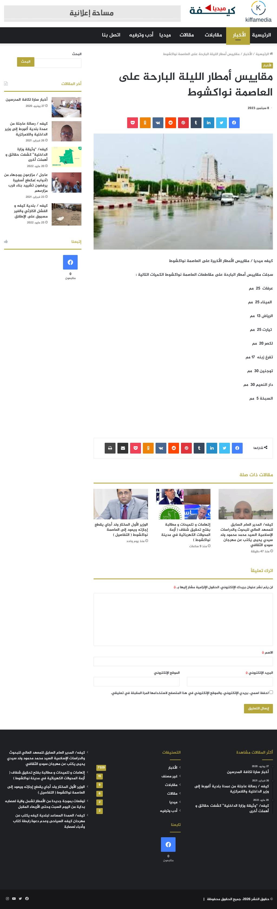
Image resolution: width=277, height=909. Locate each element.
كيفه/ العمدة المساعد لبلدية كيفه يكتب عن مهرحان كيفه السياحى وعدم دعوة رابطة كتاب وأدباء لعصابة (49, 821)
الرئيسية (261, 35)
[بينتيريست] (183, 122)
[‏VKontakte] (158, 122)
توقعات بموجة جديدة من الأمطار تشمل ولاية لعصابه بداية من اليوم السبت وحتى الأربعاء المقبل (45, 804)
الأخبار (239, 35)
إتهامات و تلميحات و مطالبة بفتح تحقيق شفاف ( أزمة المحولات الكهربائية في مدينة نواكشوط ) (185, 532)
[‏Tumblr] (196, 122)
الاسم (267, 653)
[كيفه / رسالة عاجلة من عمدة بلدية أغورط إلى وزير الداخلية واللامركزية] (66, 131)
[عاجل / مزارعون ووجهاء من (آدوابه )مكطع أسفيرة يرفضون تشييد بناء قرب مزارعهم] (66, 182)
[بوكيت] (132, 122)
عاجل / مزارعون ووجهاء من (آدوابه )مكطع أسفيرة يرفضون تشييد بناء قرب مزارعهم (26, 183)
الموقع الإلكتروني (167, 673)
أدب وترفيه (141, 35)
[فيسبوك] (234, 122)
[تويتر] (221, 122)
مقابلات (213, 35)
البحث (76, 54)
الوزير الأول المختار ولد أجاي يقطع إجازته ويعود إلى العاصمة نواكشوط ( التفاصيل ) (121, 530)
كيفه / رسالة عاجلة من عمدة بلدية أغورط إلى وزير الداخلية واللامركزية (26, 129)
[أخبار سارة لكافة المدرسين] (66, 107)
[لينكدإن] (208, 122)
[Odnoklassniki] (145, 122)
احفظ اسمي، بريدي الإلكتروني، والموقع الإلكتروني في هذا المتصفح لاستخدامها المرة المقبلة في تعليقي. (190, 693)
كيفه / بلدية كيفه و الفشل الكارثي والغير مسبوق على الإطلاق (31, 211)
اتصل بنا (111, 35)
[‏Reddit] (170, 122)
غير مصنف (169, 776)
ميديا (165, 35)
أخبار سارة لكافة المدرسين (27, 100)
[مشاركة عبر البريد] (122, 448)
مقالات (187, 35)
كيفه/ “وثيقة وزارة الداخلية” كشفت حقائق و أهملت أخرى (26, 154)
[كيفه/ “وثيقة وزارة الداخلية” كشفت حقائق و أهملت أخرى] (66, 157)
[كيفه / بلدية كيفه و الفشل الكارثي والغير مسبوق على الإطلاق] (66, 214)
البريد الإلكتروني (259, 673)
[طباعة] (110, 448)
